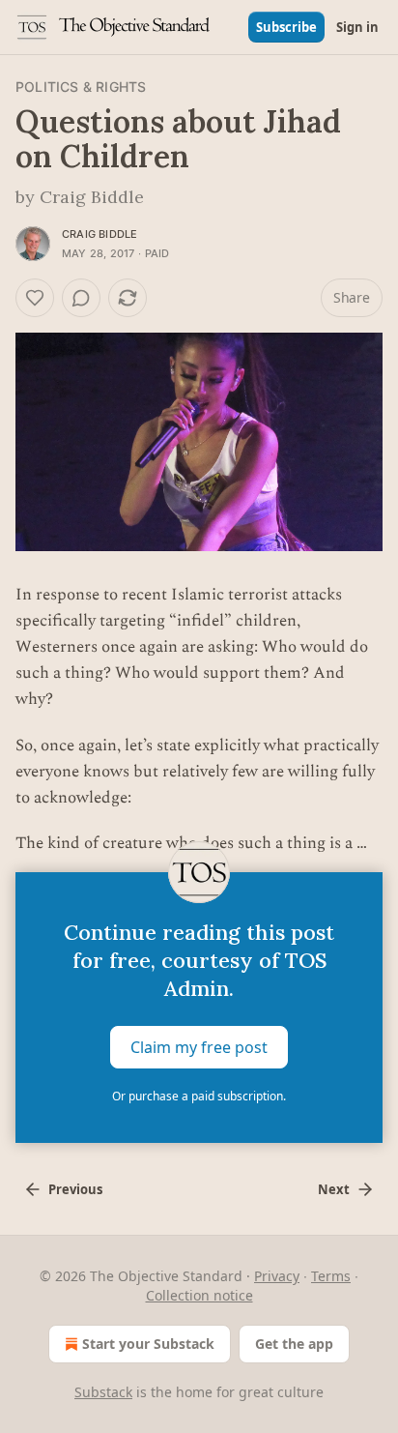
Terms (331, 1276)
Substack (103, 1392)
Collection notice (199, 1295)
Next (334, 1189)
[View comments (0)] (81, 297)
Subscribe (286, 27)
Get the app (294, 1343)
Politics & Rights (80, 86)
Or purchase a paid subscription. (199, 1096)
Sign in (357, 27)
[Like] (34, 297)
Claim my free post (199, 1047)
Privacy (276, 1276)
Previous (75, 1189)
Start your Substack (148, 1343)
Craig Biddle (99, 234)
